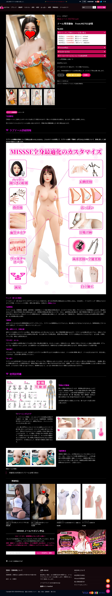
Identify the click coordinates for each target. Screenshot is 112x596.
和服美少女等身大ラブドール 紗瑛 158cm (23, 473)
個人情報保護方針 (79, 581)
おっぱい (43, 7)
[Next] (51, 51)
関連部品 (55, 7)
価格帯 (20, 7)
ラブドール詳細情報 (12, 112)
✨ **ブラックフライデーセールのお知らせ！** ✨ (56, 1)
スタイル (27, 7)
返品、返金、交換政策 (43, 591)
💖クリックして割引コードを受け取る (72, 33)
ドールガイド (64, 7)
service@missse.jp (55, 583)
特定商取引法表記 (79, 575)
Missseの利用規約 (79, 578)
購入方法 (53, 591)
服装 (77, 83)
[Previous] (9, 51)
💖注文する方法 (64, 52)
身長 (33, 7)
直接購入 (86, 75)
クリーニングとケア (24, 414)
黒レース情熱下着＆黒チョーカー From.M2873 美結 (40, 523)
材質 (49, 7)
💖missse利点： (64, 47)
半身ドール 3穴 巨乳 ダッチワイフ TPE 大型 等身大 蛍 (17, 523)
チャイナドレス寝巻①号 (88, 522)
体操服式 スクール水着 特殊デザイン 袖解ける (69, 522)
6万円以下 (64, 16)
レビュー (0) (21, 112)
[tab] (11, 112)
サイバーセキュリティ (80, 584)
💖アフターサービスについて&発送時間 (72, 56)
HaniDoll (50, 586)
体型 (37, 7)
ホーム (59, 16)
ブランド (13, 7)
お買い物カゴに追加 (74, 75)
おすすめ (6, 7)
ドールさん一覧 (72, 83)
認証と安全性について (30, 591)
